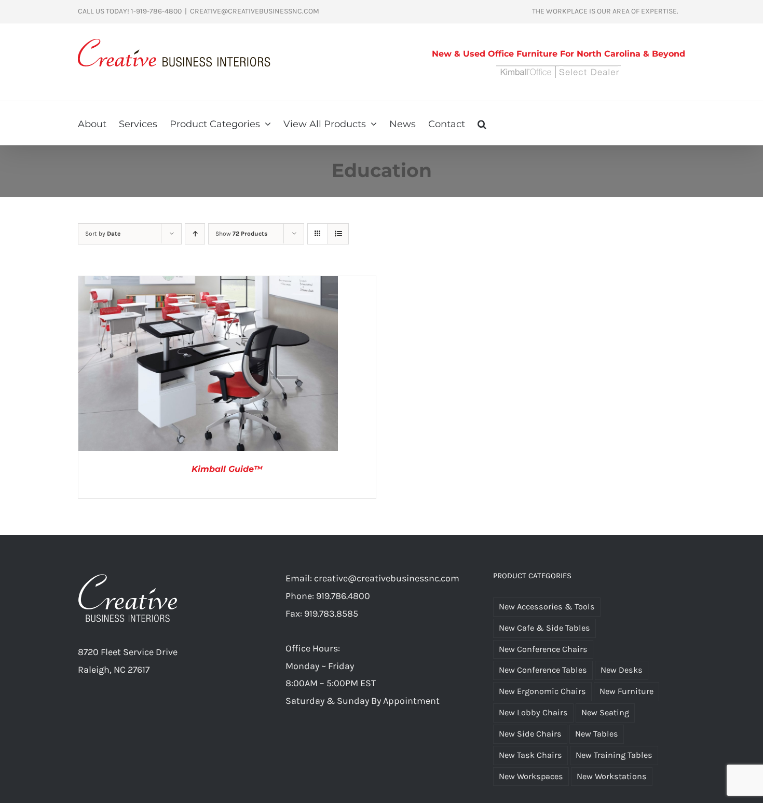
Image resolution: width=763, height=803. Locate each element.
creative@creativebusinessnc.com (386, 578)
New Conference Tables (543, 670)
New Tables (596, 734)
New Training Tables (614, 755)
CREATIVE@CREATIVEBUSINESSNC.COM (254, 11)
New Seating (605, 712)
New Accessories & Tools (547, 606)
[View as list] (338, 234)
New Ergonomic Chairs (542, 691)
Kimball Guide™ (227, 469)
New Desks (622, 670)
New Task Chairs (530, 755)
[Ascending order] (195, 233)
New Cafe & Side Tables (544, 628)
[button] (482, 123)
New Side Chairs (530, 734)
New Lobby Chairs (533, 712)
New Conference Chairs (543, 649)
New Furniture (626, 691)
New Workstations (612, 776)
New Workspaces (531, 776)
